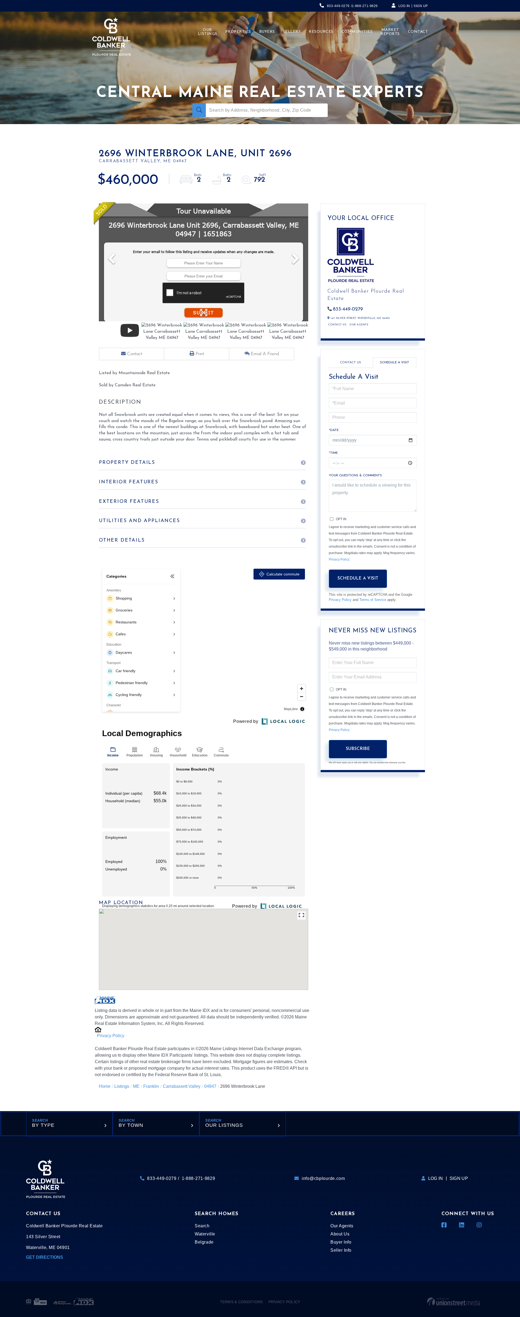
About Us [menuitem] (339, 1234)
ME (136, 1086)
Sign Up (421, 6)
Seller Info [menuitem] (341, 1250)
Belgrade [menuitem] (204, 1242)
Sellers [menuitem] (292, 32)
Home (104, 1086)
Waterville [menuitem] (205, 1234)
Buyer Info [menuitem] (340, 1242)
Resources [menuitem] (321, 32)
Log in (404, 6)
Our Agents (358, 324)
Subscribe (358, 749)
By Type (43, 1125)
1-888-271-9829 (365, 6)
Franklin (151, 1086)
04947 (210, 1086)
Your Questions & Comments (355, 475)
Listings (121, 1086)
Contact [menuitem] (418, 32)
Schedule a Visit (394, 362)
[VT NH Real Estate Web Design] (453, 1301)
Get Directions (44, 1257)
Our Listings (224, 1125)
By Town (131, 1125)
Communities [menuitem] (357, 32)
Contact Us (337, 324)
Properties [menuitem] (238, 32)
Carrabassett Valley (181, 1086)
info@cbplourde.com (323, 1178)
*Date (334, 430)
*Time (333, 453)
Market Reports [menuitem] (390, 32)
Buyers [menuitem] (267, 32)
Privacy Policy (110, 1035)
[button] (199, 110)
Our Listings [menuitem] (207, 32)
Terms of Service (372, 600)
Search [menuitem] (202, 1226)
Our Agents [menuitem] (341, 1226)
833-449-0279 (338, 6)
